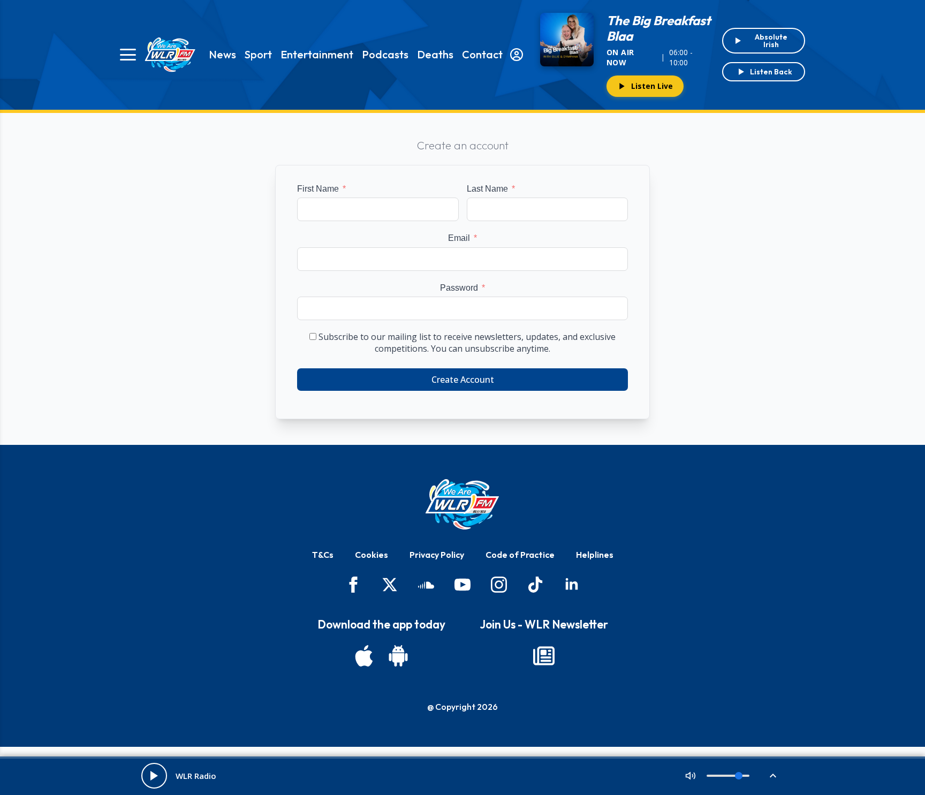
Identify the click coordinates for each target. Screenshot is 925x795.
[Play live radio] (154, 776)
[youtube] (462, 585)
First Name (318, 188)
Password (459, 287)
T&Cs (322, 554)
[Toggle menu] (128, 54)
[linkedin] (572, 585)
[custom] (426, 585)
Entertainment (316, 54)
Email (459, 238)
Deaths (435, 54)
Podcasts (385, 54)
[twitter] (390, 585)
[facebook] (353, 585)
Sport (258, 54)
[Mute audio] (690, 776)
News (222, 54)
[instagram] (499, 585)
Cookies (371, 554)
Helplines (594, 554)
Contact (482, 54)
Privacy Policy (437, 554)
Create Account (462, 379)
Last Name (487, 188)
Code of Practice (520, 554)
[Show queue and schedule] (773, 775)
